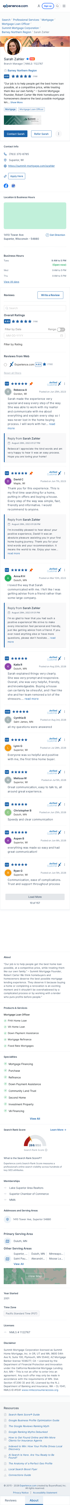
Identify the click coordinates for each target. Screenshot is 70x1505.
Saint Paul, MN (23, 1258)
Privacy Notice (21, 1492)
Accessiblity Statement (45, 1492)
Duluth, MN (20, 1241)
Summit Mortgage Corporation (20, 27)
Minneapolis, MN (59, 1253)
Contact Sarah (15, 133)
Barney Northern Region (16, 32)
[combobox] (34, 308)
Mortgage (48, 19)
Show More (16, 102)
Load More (35, 896)
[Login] (38, 6)
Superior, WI (16, 160)
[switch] (61, 330)
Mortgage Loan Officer (16, 23)
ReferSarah (41, 133)
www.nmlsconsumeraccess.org (40, 1389)
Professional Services (26, 19)
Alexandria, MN (40, 1258)
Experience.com (28, 1485)
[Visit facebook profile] (6, 186)
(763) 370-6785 (19, 154)
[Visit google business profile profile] (13, 186)
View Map (35, 1276)
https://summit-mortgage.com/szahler (31, 165)
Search (6, 19)
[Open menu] (64, 6)
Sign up (48, 6)
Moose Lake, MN (59, 1258)
